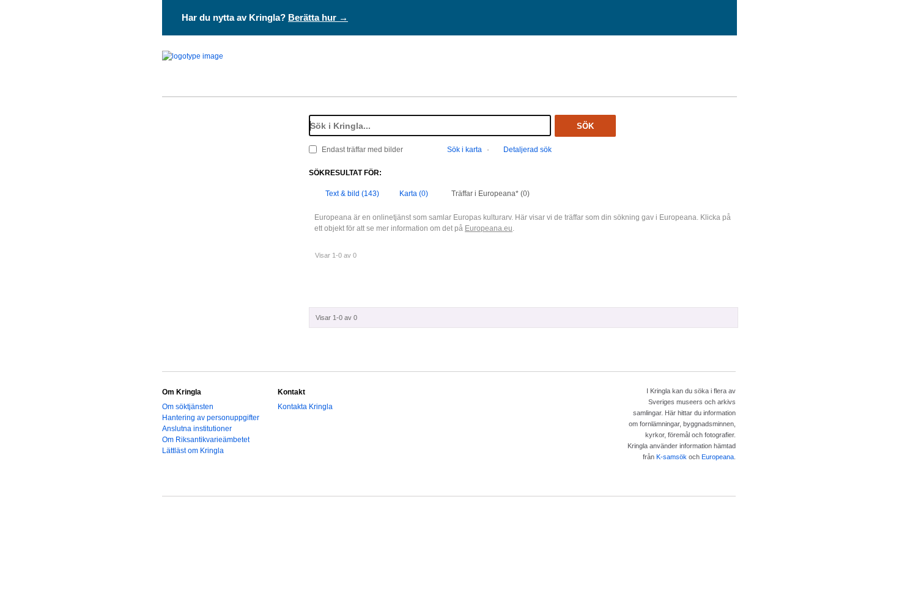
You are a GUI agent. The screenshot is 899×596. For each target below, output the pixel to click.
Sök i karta (464, 149)
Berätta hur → (318, 17)
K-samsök (671, 456)
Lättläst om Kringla (193, 450)
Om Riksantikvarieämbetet (206, 439)
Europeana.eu (488, 228)
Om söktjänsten (187, 406)
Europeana (717, 456)
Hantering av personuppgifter (210, 417)
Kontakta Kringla (305, 406)
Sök (585, 126)
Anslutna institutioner (197, 428)
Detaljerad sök (527, 149)
